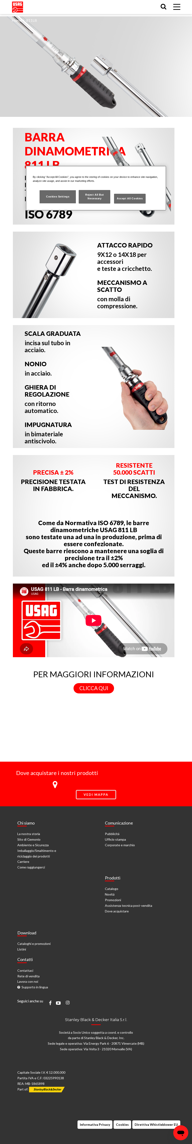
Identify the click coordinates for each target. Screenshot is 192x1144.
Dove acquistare (117, 911)
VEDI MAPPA (96, 794)
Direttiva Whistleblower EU (156, 1124)
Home (17, 20)
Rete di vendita (28, 976)
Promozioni (113, 900)
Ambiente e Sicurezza (33, 845)
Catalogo (111, 889)
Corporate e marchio (120, 845)
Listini (21, 949)
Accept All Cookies (130, 198)
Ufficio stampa (115, 839)
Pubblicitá (112, 834)
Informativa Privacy (95, 1124)
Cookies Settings (57, 196)
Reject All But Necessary (94, 196)
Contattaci (25, 970)
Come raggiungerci (31, 867)
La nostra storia (28, 834)
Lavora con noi (27, 981)
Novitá (109, 894)
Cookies (122, 1124)
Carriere (23, 862)
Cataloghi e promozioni (34, 944)
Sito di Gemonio (29, 839)
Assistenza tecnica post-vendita (128, 905)
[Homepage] (17, 6)
